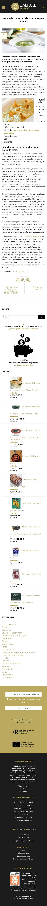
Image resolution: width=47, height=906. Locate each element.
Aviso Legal (23, 814)
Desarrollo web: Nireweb (23, 898)
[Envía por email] (23, 280)
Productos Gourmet (11, 663)
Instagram (23, 791)
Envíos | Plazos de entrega (23, 811)
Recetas (5, 666)
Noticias (5, 661)
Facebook (23, 789)
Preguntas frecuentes (24, 805)
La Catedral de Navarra (32, 237)
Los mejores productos (12, 655)
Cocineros (6, 630)
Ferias (4, 647)
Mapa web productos (23, 820)
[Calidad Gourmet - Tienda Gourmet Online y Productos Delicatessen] (23, 6)
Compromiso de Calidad (23, 802)
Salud (4, 672)
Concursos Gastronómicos (13, 633)
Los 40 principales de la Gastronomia (18, 652)
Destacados (7, 638)
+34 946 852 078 (23, 835)
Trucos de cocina (9, 677)
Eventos (5, 641)
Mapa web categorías (23, 817)
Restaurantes (8, 669)
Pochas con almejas (38, 288)
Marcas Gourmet (23, 856)
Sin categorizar (8, 675)
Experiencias (7, 644)
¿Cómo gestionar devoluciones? (23, 329)
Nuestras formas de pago (23, 808)
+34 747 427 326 (23, 838)
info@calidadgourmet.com (23, 841)
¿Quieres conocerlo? (23, 365)
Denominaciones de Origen (14, 636)
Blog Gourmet (23, 853)
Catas (4, 627)
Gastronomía (8, 650)
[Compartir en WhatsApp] (18, 280)
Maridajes (6, 658)
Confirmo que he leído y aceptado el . (24, 700)
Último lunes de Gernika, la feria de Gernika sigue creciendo (11, 290)
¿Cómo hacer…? (9, 624)
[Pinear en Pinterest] (28, 280)
